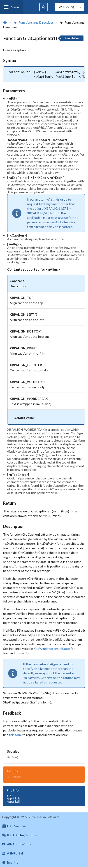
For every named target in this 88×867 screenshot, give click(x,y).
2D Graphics (14, 777)
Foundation (72, 38)
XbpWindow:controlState (52, 648)
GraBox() (12, 757)
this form (15, 735)
